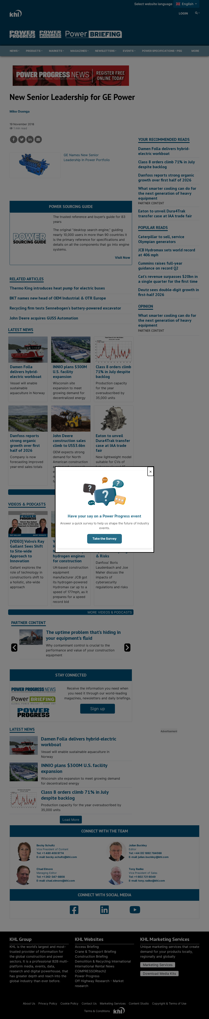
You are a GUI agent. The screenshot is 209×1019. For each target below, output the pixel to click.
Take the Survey (104, 538)
